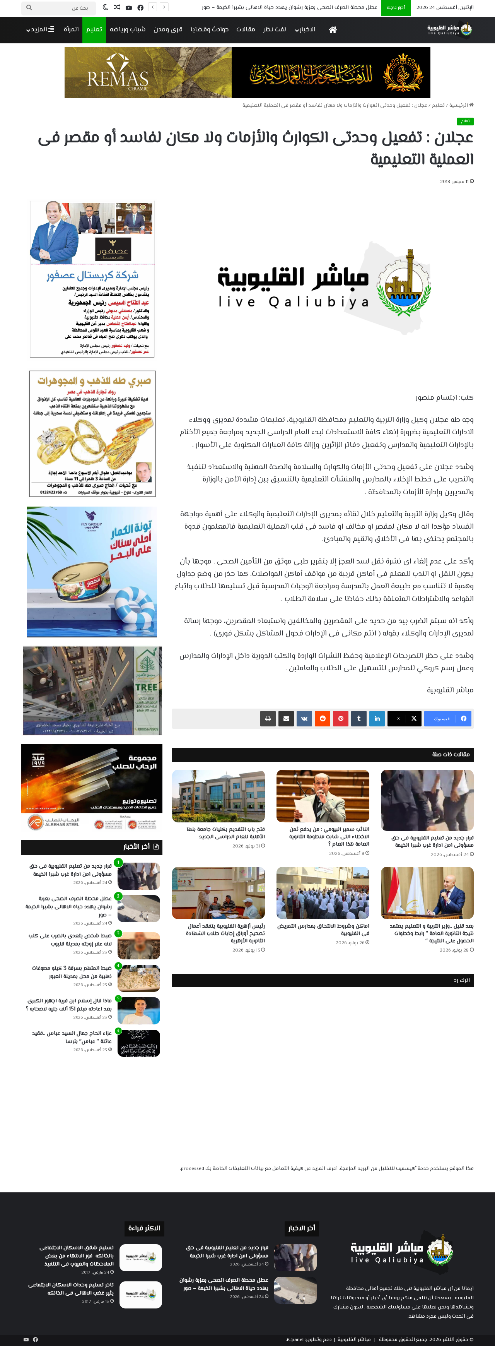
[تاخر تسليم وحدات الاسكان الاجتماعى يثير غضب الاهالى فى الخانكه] (140, 1294)
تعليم (94, 30)
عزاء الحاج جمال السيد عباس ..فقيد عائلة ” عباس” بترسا (72, 1037)
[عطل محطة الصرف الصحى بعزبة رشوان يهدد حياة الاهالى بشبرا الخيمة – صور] (139, 908)
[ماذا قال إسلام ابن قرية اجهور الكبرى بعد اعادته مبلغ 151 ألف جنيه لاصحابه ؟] (139, 1010)
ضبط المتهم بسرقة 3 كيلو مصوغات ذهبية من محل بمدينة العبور (72, 972)
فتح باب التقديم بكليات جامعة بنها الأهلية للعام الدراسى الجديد (225, 833)
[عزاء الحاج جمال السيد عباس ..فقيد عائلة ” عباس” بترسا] (139, 1043)
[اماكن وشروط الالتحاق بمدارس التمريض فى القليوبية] (323, 893)
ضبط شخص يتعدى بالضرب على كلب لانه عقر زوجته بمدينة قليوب (70, 940)
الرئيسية (459, 106)
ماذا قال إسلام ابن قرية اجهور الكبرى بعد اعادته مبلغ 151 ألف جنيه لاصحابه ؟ (69, 1005)
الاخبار (307, 30)
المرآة (71, 30)
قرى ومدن (168, 30)
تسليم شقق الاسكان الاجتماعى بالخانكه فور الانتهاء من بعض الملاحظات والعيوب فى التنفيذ (76, 1256)
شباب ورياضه (128, 30)
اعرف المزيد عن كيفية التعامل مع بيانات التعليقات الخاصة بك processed (259, 1169)
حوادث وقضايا (209, 30)
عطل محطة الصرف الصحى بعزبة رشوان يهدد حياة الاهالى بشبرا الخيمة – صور (69, 907)
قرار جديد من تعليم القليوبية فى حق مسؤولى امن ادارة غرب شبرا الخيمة (432, 842)
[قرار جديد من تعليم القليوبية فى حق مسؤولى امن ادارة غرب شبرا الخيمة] (427, 800)
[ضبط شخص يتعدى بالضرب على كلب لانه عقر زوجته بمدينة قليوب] (139, 945)
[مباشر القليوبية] (450, 30)
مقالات (245, 30)
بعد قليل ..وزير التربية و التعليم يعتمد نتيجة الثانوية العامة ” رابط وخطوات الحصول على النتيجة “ (432, 933)
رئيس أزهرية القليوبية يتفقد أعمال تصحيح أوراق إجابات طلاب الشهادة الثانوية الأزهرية (225, 933)
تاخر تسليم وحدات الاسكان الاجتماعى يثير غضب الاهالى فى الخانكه (71, 1289)
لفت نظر (274, 30)
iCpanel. (295, 1340)
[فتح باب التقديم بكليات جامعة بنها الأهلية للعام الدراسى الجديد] (218, 796)
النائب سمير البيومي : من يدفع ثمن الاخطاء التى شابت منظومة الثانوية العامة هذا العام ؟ (329, 837)
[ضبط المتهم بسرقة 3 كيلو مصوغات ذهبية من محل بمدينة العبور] (139, 978)
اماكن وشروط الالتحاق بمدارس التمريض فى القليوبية (323, 930)
